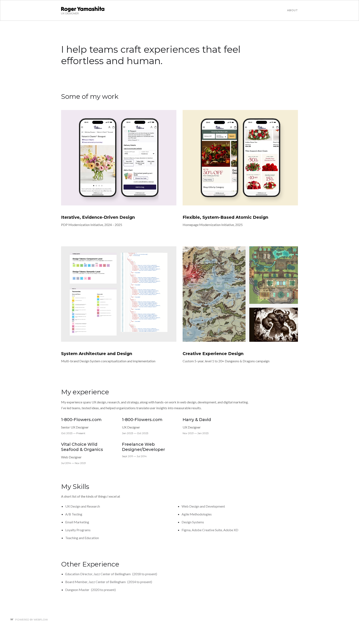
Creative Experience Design (213, 353)
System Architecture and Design (96, 353)
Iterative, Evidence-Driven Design (98, 217)
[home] (83, 10)
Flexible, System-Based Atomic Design (225, 217)
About (292, 10)
